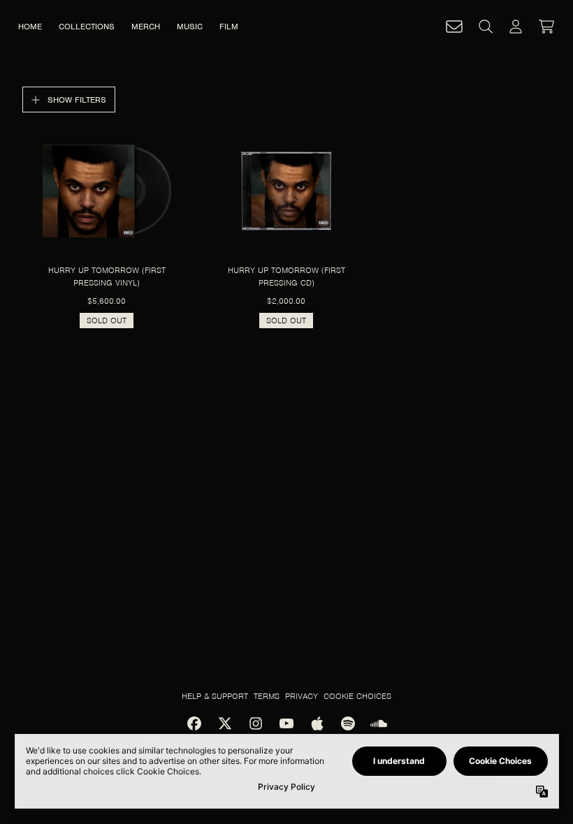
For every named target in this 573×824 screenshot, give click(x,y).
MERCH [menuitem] (145, 26)
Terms (267, 696)
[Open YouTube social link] (286, 723)
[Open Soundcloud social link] (378, 723)
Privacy (301, 696)
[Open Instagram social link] (255, 723)
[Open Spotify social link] (348, 723)
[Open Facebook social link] (194, 723)
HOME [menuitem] (30, 26)
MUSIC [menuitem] (190, 26)
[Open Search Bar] (485, 26)
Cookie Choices (357, 696)
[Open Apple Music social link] (317, 723)
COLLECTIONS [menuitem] (87, 26)
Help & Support (215, 696)
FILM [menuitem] (228, 26)
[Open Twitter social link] (225, 723)
